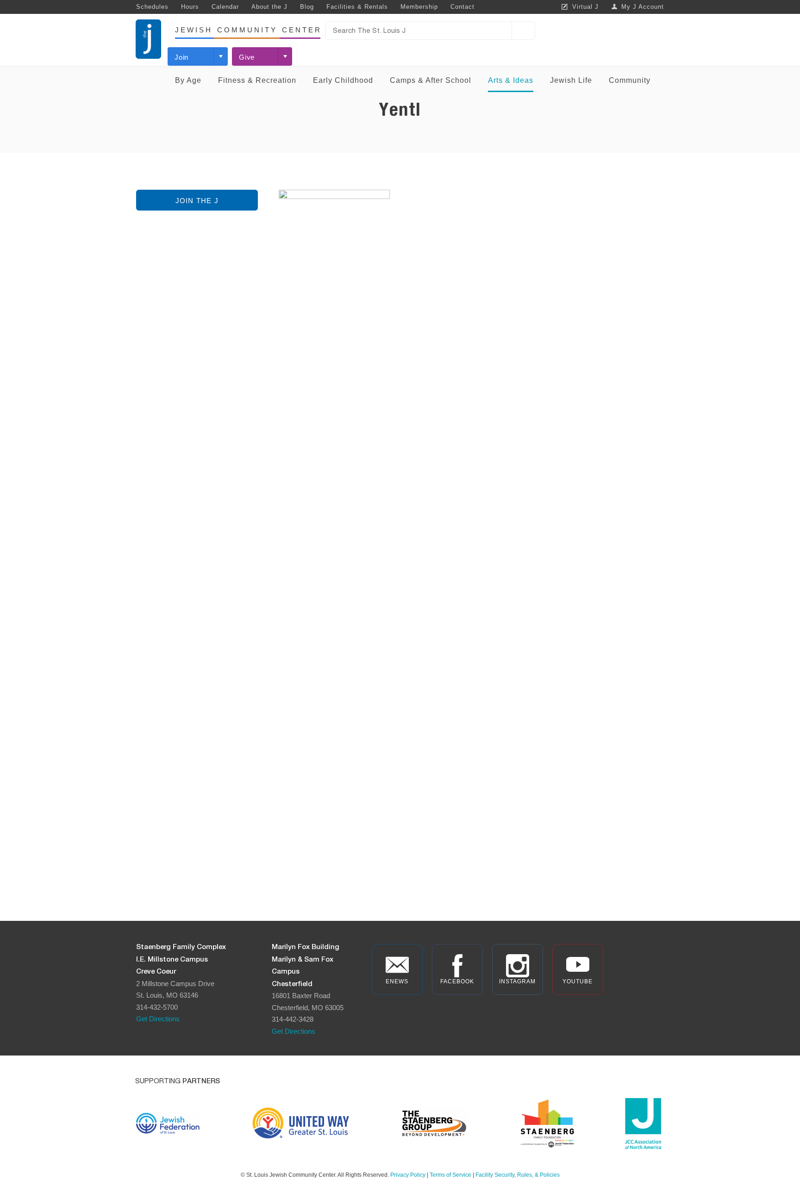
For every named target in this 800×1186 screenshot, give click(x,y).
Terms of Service (450, 1175)
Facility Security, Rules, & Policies (517, 1175)
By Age (188, 80)
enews (397, 981)
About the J (269, 6)
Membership (419, 6)
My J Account (642, 6)
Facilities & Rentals (357, 6)
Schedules (152, 6)
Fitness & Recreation (257, 80)
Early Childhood (343, 80)
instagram (517, 981)
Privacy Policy (407, 1175)
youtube (577, 981)
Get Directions (158, 1019)
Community (629, 80)
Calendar (225, 6)
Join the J (197, 201)
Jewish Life (571, 80)
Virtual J (585, 6)
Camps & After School (430, 80)
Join (181, 57)
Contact (462, 6)
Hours (190, 6)
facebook (457, 981)
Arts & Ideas (510, 80)
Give (247, 57)
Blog (307, 6)
